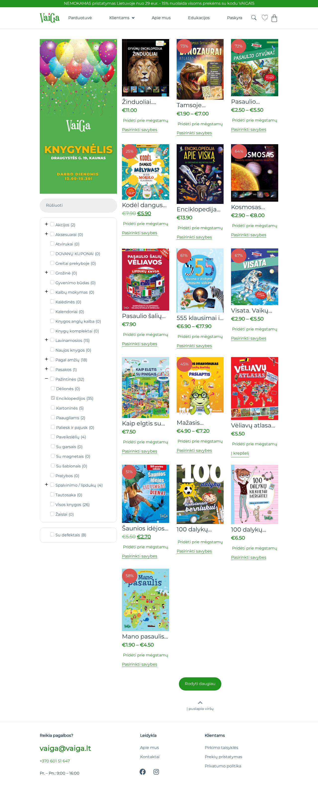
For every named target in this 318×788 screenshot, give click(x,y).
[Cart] (274, 18)
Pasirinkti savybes (139, 129)
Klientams (119, 17)
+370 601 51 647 (55, 761)
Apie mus (161, 17)
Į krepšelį (240, 453)
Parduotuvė (80, 17)
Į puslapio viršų (200, 708)
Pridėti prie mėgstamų (145, 120)
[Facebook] (142, 772)
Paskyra (234, 17)
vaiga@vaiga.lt (65, 748)
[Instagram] (156, 772)
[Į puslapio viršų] (200, 703)
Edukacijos (199, 17)
